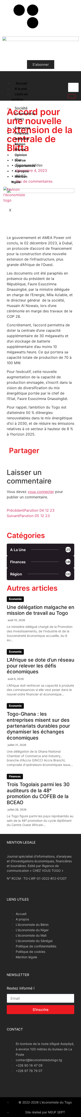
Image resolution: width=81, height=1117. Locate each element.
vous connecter (41, 491)
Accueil (21, 83)
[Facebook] (19, 10)
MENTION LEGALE (21, 842)
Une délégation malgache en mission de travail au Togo (40, 610)
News (19, 119)
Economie (22, 128)
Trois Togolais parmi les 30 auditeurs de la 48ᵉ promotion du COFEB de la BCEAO (38, 793)
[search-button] (72, 96)
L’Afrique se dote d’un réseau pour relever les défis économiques (40, 666)
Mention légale (19, 179)
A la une (21, 89)
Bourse (20, 160)
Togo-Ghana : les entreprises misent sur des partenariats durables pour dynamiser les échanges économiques (38, 726)
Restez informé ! (20, 988)
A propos (22, 171)
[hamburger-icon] (7, 82)
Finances (22, 133)
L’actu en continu (19, 96)
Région (20, 144)
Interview (22, 139)
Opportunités (25, 166)
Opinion (21, 155)
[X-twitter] (32, 10)
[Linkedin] (32, 22)
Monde (20, 149)
